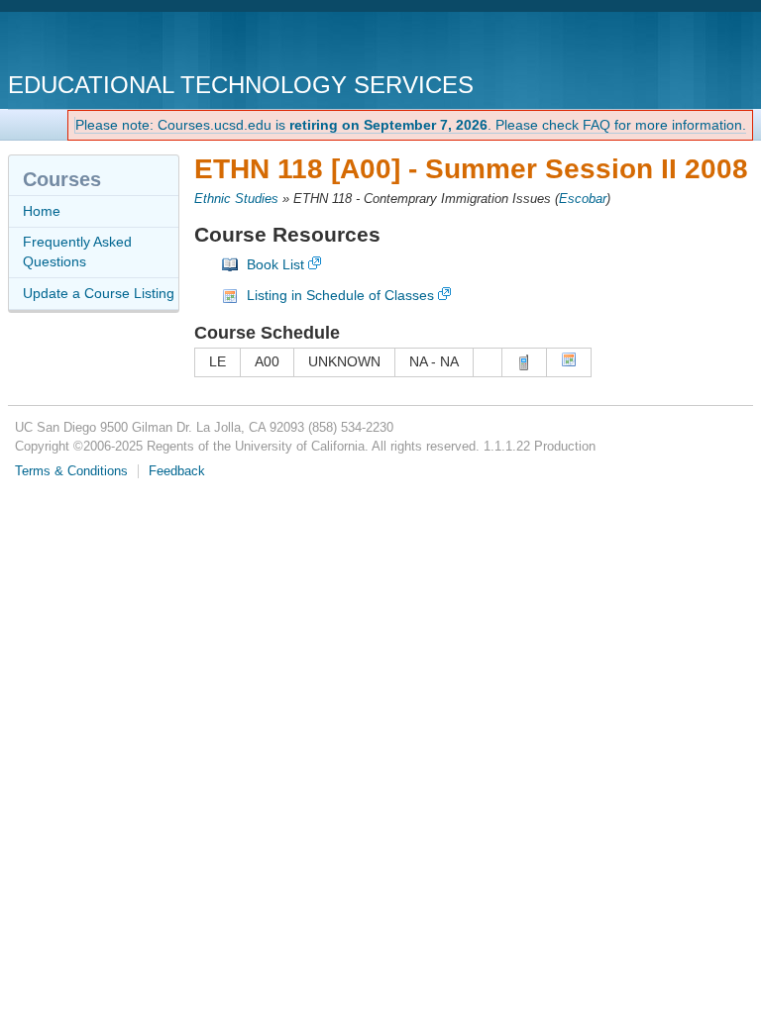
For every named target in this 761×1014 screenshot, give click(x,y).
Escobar (582, 199)
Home (41, 211)
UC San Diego (121, 44)
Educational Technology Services (241, 84)
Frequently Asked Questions (77, 251)
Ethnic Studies (236, 199)
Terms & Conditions (71, 471)
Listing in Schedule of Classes (340, 295)
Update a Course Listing (98, 293)
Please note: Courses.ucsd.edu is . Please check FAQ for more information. (410, 125)
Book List (275, 264)
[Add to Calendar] (569, 362)
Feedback (177, 471)
